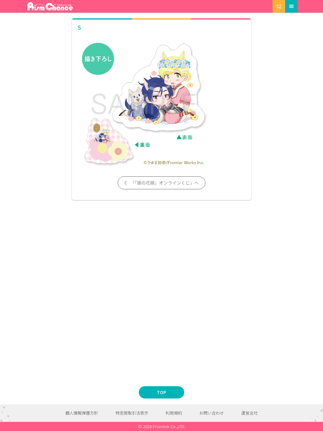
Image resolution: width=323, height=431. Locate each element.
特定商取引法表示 (131, 413)
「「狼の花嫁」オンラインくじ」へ (164, 183)
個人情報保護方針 (81, 413)
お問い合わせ (211, 413)
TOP (161, 392)
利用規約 (174, 413)
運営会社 (249, 413)
